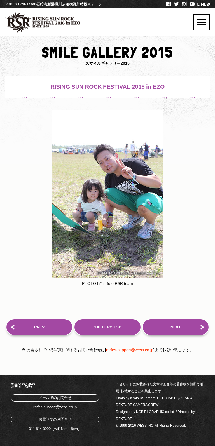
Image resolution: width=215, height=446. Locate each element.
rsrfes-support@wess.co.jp (129, 350)
